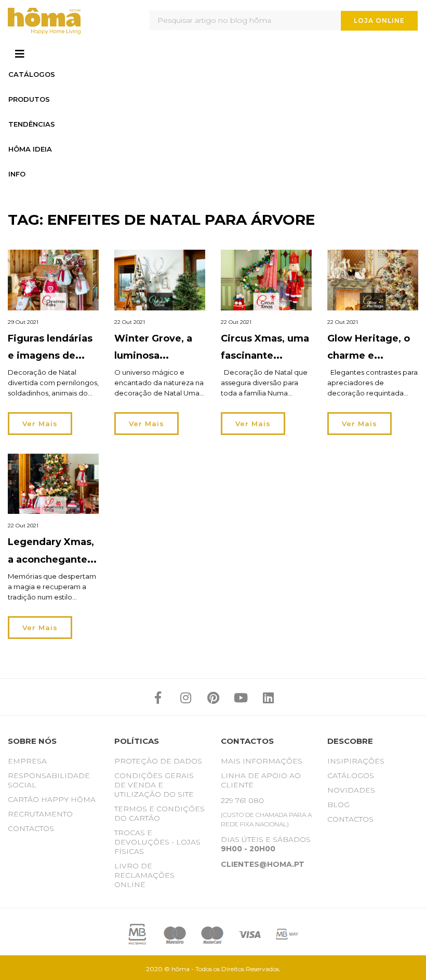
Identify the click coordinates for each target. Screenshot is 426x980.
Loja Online (379, 20)
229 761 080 (242, 800)
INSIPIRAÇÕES (355, 761)
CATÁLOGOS (350, 775)
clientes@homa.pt (262, 864)
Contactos (31, 828)
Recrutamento (40, 814)
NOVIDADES (351, 790)
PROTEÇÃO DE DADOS (158, 761)
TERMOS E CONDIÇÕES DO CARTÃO (159, 813)
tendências (31, 124)
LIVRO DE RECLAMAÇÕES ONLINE (144, 875)
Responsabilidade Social (49, 780)
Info (16, 174)
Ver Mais (40, 423)
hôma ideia (30, 149)
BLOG (338, 804)
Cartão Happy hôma (52, 799)
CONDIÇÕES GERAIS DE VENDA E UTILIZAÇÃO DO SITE (154, 785)
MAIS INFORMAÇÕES (261, 761)
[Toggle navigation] (19, 54)
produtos (29, 99)
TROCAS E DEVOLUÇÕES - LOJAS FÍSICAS (157, 842)
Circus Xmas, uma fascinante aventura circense (265, 356)
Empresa (27, 761)
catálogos (31, 74)
